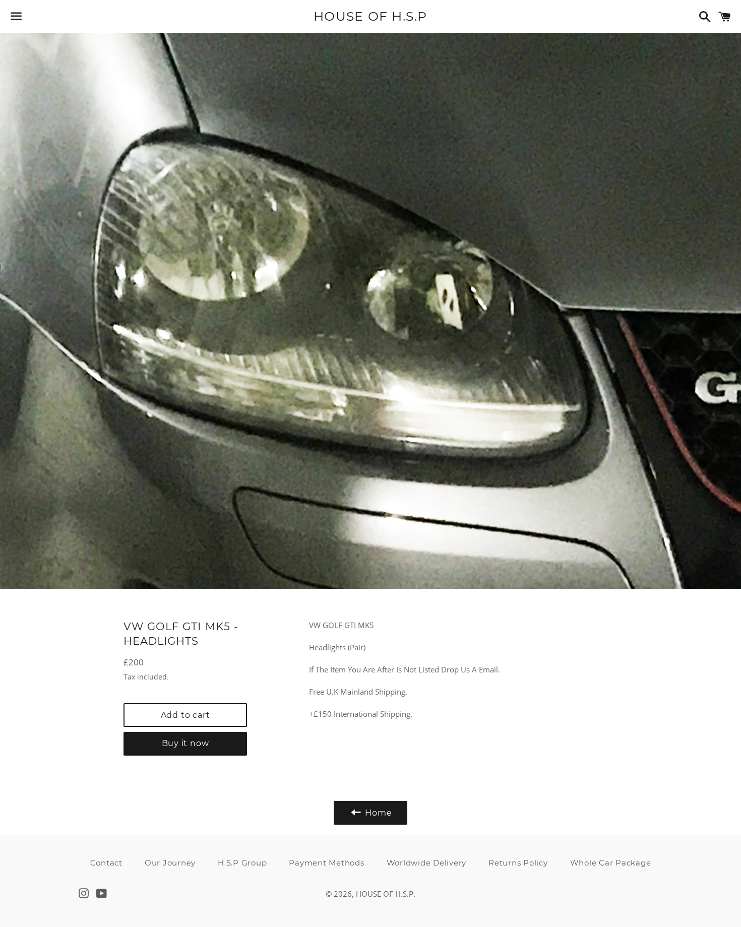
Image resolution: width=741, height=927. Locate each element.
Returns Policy (518, 863)
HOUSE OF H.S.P (370, 16)
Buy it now (185, 743)
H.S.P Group (242, 863)
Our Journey (170, 863)
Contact (106, 863)
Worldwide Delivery (427, 863)
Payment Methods (326, 863)
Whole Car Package (610, 863)
